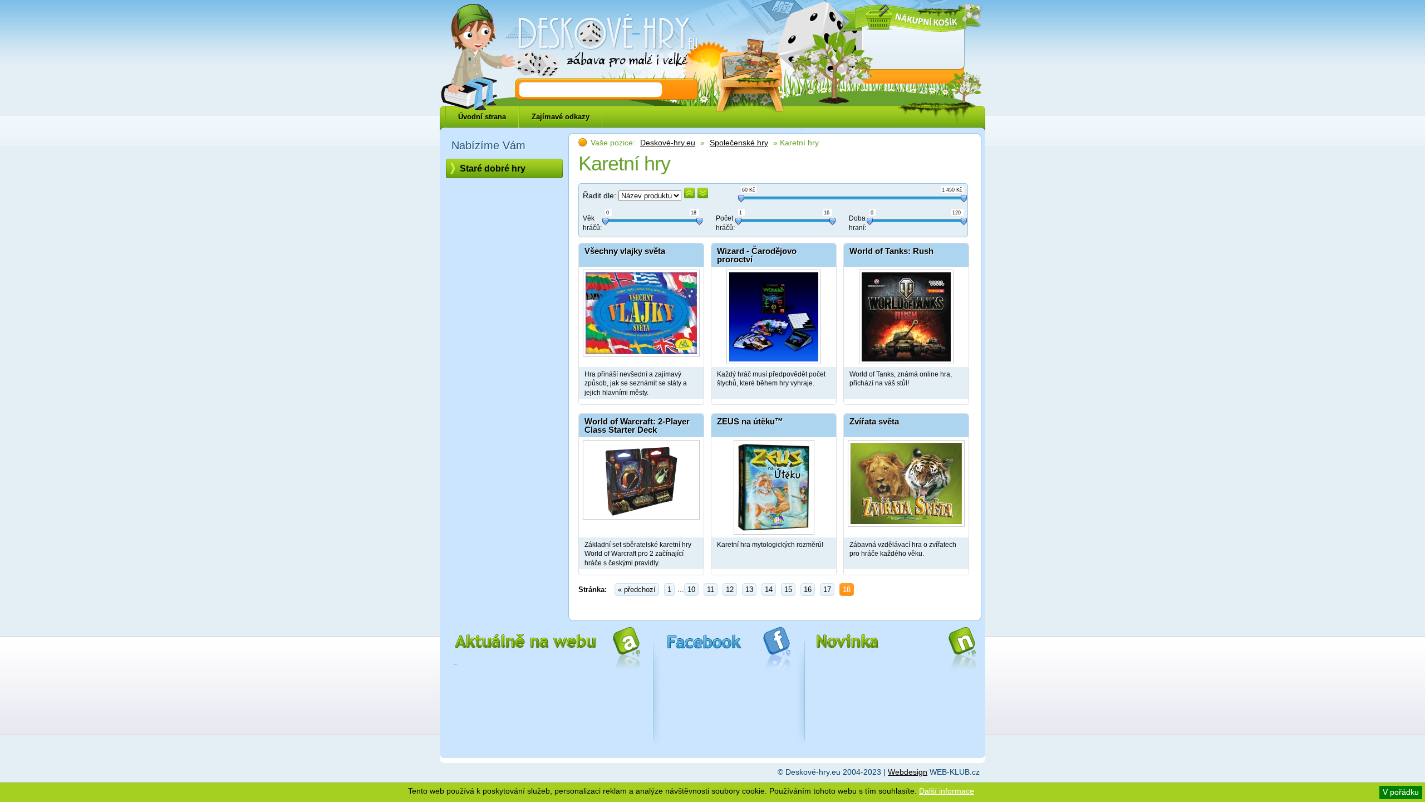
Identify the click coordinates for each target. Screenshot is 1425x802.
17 (827, 589)
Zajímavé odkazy (560, 117)
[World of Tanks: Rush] (906, 314)
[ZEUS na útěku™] (773, 484)
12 (730, 589)
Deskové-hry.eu (667, 142)
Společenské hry (739, 142)
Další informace (946, 790)
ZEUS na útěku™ (750, 421)
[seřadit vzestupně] (689, 193)
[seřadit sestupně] (702, 193)
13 (749, 589)
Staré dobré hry (492, 168)
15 (788, 589)
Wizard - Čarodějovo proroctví (757, 255)
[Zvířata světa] (906, 484)
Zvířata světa (874, 421)
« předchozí (637, 589)
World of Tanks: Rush (891, 251)
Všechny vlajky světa (624, 251)
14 (769, 589)
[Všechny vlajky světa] (641, 314)
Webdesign (907, 771)
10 (691, 589)
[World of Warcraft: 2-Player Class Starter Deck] (641, 484)
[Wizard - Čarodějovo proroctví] (773, 314)
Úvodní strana (482, 117)
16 (808, 589)
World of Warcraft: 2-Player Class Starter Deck (637, 425)
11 (710, 589)
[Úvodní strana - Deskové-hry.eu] (601, 42)
